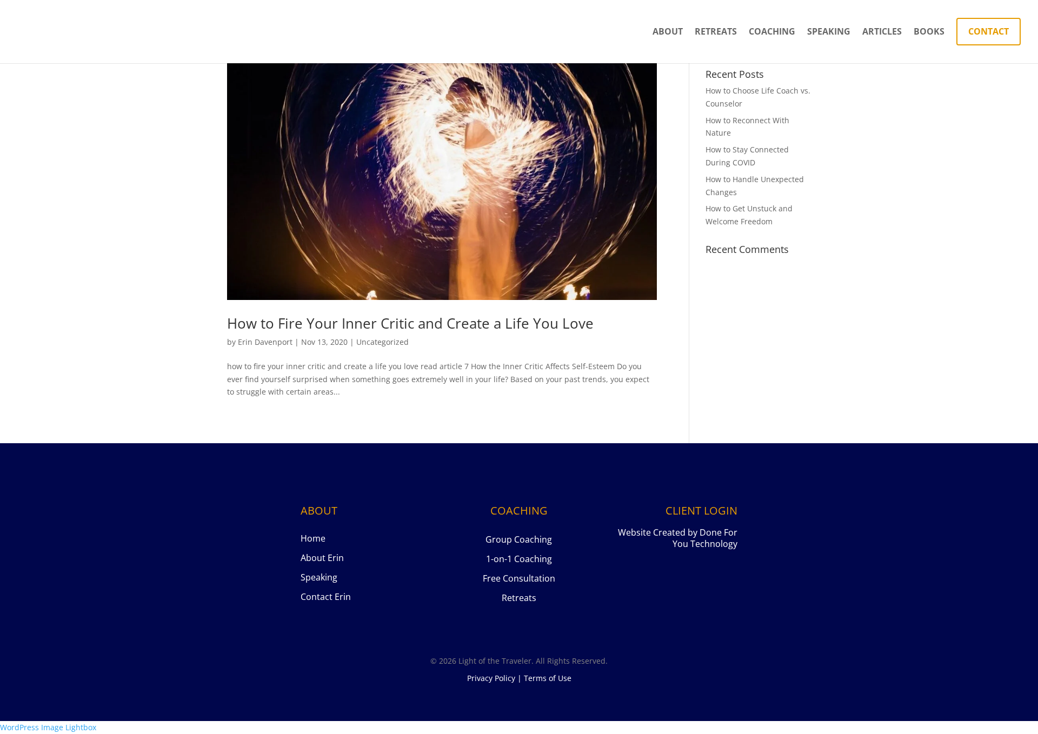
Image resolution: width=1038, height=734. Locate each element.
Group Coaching (518, 539)
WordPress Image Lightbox (48, 727)
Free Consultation (519, 578)
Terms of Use (547, 678)
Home (313, 538)
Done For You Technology (705, 538)
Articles (882, 32)
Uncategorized (382, 342)
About (668, 32)
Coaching (772, 32)
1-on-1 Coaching (519, 559)
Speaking (828, 32)
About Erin (322, 558)
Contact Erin (326, 597)
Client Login (701, 510)
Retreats (716, 32)
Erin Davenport (265, 342)
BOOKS (929, 32)
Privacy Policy (491, 678)
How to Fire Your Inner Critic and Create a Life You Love (410, 323)
